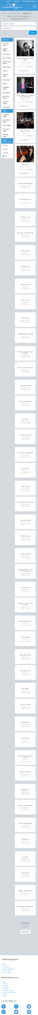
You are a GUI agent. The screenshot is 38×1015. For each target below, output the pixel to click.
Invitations (6, 987)
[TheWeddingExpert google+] (16, 1006)
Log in (8, 1)
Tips (4, 982)
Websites (5, 985)
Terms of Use (7, 971)
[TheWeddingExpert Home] (11, 6)
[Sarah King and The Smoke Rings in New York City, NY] (25, 48)
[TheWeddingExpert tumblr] (3, 1012)
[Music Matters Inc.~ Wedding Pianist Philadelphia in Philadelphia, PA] (25, 85)
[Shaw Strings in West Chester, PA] (25, 154)
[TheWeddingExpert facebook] (3, 1006)
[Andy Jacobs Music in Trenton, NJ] (25, 120)
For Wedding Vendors (30, 1)
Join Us (16, 1)
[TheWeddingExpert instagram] (29, 1012)
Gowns (5, 996)
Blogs (4, 994)
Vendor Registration (8, 969)
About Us (5, 965)
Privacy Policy (7, 972)
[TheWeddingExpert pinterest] (29, 1006)
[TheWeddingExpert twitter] (16, 1012)
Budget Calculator (8, 991)
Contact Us (6, 967)
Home (5, 963)
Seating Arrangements (9, 992)
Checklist (5, 989)
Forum (5, 983)
